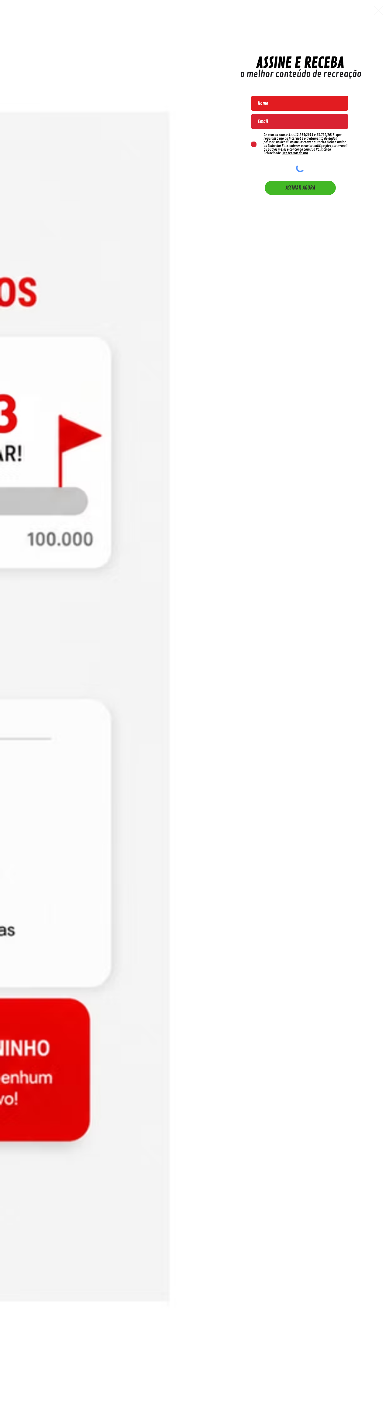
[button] (378, 10)
